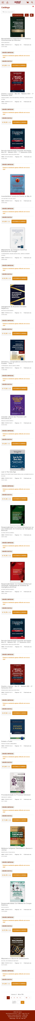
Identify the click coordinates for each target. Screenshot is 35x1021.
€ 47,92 (6, 713)
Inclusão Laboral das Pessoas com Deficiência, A (13, 417)
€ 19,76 (6, 555)
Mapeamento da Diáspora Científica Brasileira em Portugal (14, 250)
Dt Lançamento (18, 15)
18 (27, 15)
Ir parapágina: (14, 1002)
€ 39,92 (6, 122)
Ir (22, 1002)
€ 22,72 (6, 875)
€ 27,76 (6, 930)
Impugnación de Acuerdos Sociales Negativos (13, 307)
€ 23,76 (6, 278)
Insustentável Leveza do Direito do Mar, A (16, 196)
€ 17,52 (6, 388)
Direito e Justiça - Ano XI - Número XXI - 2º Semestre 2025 (16, 687)
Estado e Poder (6, 741)
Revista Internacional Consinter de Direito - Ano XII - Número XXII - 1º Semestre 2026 (16, 151)
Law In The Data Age (8, 472)
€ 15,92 (6, 333)
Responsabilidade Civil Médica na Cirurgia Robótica (16, 904)
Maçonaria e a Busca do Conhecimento (15, 958)
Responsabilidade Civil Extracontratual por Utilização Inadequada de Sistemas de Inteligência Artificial (16, 585)
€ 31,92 (6, 499)
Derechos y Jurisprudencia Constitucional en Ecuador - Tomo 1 (17, 362)
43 (26, 997)
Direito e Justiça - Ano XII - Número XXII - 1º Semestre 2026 (17, 94)
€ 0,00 (6, 65)
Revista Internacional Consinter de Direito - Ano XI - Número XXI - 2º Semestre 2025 (16, 641)
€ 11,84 (6, 820)
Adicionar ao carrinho (19, 65)
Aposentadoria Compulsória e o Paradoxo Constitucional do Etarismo (16, 39)
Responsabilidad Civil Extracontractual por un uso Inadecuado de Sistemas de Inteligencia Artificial (17, 528)
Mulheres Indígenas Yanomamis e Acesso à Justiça (16, 849)
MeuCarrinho (28, 2)
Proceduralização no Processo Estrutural (16, 795)
